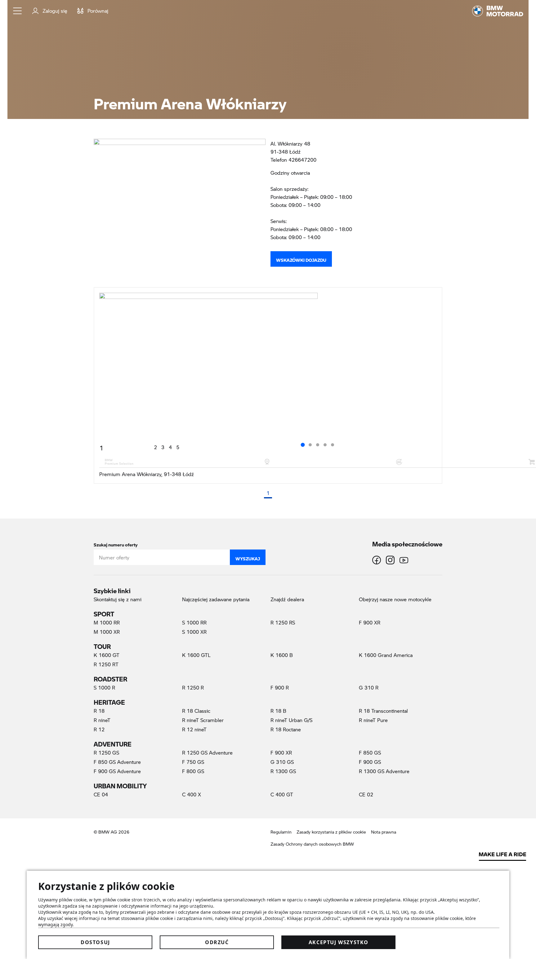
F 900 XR (369, 622)
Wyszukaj (247, 557)
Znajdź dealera (287, 599)
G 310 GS (282, 761)
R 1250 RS (282, 622)
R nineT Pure (373, 720)
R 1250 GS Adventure (207, 752)
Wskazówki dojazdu (301, 258)
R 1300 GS (283, 771)
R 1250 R (193, 687)
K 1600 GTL (196, 655)
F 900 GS (370, 761)
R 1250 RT (106, 664)
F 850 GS (370, 752)
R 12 (99, 729)
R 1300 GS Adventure (384, 771)
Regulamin (281, 832)
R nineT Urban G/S (291, 720)
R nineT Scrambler (203, 720)
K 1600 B (281, 655)
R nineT (102, 720)
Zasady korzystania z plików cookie (331, 832)
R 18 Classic (196, 710)
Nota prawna (383, 832)
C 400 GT (281, 794)
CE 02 (366, 794)
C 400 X (191, 794)
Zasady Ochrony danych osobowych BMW (312, 844)
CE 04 (101, 794)
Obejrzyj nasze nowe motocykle (395, 599)
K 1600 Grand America (386, 655)
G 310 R (368, 687)
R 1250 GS (106, 752)
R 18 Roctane (285, 729)
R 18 (99, 710)
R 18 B (278, 710)
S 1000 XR (194, 631)
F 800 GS (193, 771)
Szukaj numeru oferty (115, 543)
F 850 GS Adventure (117, 761)
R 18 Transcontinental (383, 710)
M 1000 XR (107, 631)
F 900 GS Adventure (117, 771)
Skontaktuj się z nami (117, 599)
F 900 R (279, 687)
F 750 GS (193, 761)
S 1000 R (104, 687)
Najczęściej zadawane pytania (215, 599)
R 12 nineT (194, 729)
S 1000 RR (194, 622)
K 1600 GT (106, 655)
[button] (17, 11)
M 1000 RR (107, 622)
